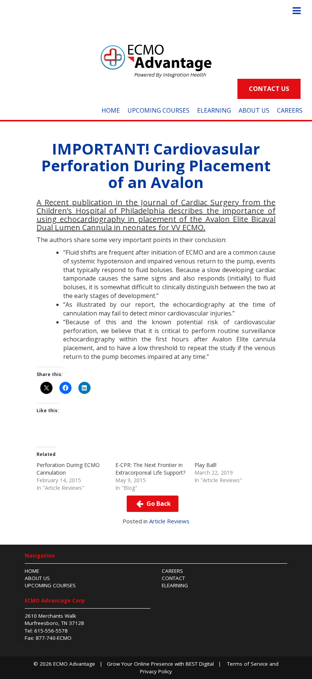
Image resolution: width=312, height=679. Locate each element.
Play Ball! (205, 465)
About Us (254, 110)
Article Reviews (169, 521)
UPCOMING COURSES (158, 110)
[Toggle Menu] (296, 11)
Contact (173, 578)
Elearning (175, 585)
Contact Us (269, 88)
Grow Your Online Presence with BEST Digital (160, 663)
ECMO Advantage (74, 663)
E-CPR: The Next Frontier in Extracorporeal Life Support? (150, 468)
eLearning (214, 110)
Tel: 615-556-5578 (46, 630)
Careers (289, 110)
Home (111, 110)
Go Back (158, 503)
